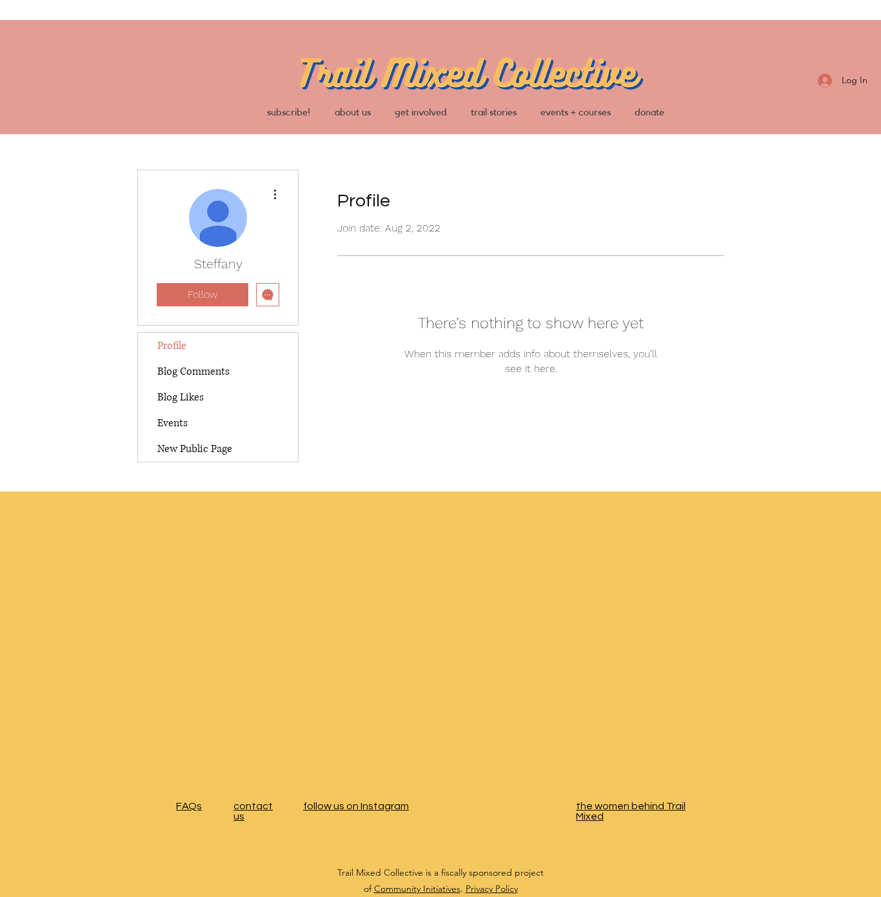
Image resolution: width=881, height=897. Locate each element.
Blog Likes (180, 397)
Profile (171, 346)
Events (172, 423)
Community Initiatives (417, 888)
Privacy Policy (492, 888)
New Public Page (194, 449)
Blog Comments (193, 371)
